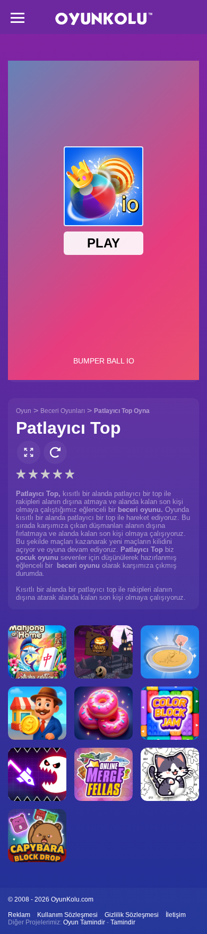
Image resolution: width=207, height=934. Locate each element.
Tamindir (122, 922)
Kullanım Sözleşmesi (67, 915)
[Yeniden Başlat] (55, 452)
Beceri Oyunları (62, 411)
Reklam (19, 915)
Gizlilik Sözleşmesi (132, 915)
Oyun (23, 411)
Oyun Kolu (104, 19)
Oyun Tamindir (84, 922)
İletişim (176, 915)
